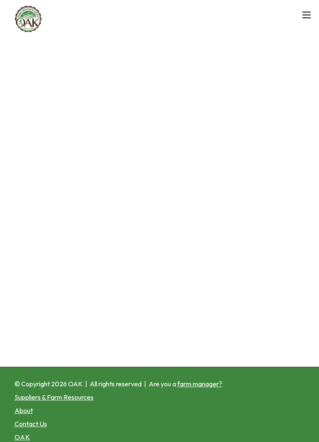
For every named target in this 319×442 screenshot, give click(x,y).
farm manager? (199, 384)
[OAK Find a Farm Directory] (110, 18)
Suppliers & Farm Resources (54, 397)
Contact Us (31, 424)
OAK (75, 384)
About (24, 410)
